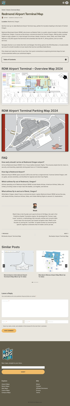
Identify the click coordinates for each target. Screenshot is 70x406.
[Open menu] (66, 2)
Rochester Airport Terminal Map (58, 235)
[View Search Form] (63, 3)
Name (4, 322)
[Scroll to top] (68, 401)
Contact (38, 386)
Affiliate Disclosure (42, 388)
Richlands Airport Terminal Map (11, 235)
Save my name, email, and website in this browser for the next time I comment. (25, 326)
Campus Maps (6, 392)
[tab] (32, 282)
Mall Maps (5, 388)
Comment (5, 301)
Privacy (38, 390)
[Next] (66, 265)
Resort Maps (5, 386)
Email (27, 322)
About (38, 384)
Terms (38, 392)
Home (3, 10)
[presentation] (18, 261)
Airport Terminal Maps (13, 10)
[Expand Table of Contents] (66, 59)
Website (50, 322)
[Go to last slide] (4, 265)
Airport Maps (6, 384)
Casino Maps (6, 390)
